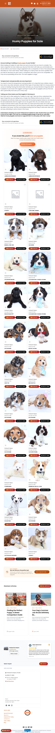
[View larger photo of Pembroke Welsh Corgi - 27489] (46, 460)
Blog (22, 35)
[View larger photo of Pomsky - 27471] (46, 529)
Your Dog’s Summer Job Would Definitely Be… (40, 612)
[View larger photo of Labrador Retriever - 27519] (22, 150)
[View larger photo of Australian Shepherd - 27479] (22, 529)
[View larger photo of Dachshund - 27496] (22, 391)
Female (8, 174)
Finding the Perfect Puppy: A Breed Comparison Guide (14, 612)
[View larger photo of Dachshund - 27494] (46, 391)
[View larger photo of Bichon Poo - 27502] (46, 357)
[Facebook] (6, 705)
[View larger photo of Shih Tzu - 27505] (22, 357)
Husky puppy (22, 63)
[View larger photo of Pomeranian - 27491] (22, 460)
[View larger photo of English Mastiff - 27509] (22, 288)
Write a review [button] (14, 653)
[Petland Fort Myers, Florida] (9, 3)
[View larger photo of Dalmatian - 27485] (22, 495)
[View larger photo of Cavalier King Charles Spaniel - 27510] (46, 253)
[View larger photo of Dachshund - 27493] (22, 426)
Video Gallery (7, 720)
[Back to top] (49, 663)
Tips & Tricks (27, 38)
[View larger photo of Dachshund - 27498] (22, 322)
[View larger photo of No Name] (46, 150)
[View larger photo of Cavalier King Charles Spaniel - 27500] (46, 288)
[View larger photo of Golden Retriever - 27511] (22, 253)
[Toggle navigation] (5, 3)
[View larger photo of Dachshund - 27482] (46, 495)
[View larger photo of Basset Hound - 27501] (46, 322)
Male (32, 174)
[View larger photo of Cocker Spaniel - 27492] (46, 426)
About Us (6, 715)
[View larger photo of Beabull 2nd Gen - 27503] (22, 219)
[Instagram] (12, 705)
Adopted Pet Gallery (9, 717)
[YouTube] (9, 705)
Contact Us (7, 719)
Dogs (25, 35)
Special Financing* (8, 713)
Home (18, 35)
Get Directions (10, 681)
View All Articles (45, 586)
